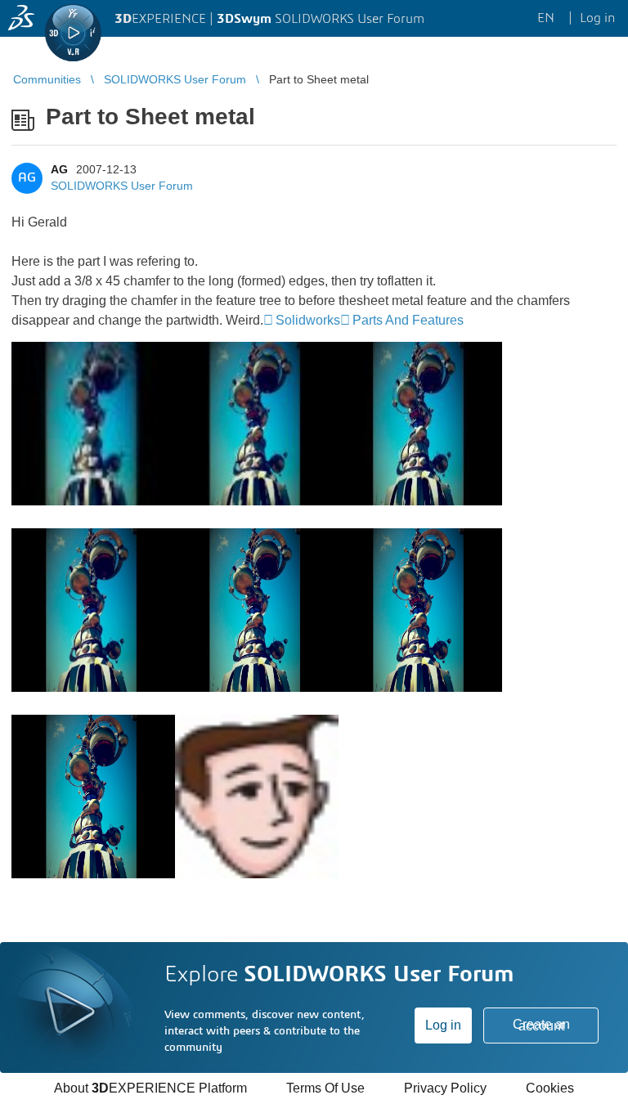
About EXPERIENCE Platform (150, 1088)
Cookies (550, 1088)
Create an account (541, 1025)
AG (59, 169)
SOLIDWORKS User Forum (122, 185)
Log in (443, 1025)
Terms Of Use (325, 1088)
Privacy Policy (445, 1088)
